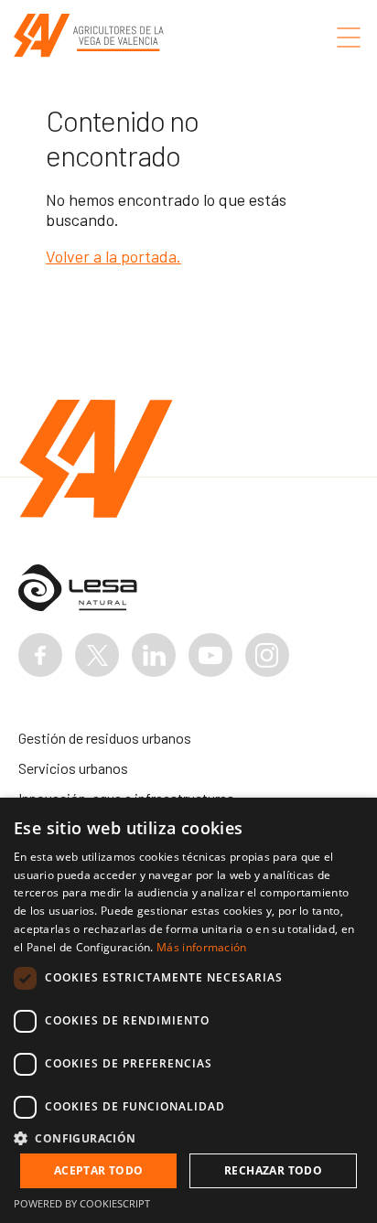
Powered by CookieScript (82, 1203)
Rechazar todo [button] (273, 1170)
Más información (201, 947)
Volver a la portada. (113, 256)
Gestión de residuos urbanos (104, 737)
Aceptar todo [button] (99, 1170)
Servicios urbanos (73, 768)
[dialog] (188, 1010)
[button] (188, 1137)
